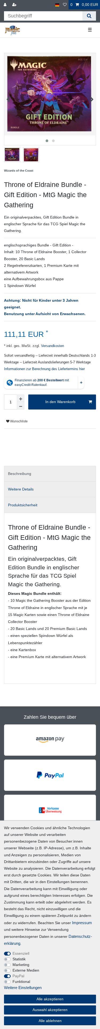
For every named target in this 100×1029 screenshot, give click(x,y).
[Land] (57, 4)
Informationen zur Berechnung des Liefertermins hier (44, 369)
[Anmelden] (5, 4)
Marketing (21, 964)
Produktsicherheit (22, 505)
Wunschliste (18, 421)
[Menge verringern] (20, 406)
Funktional (21, 981)
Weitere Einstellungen (23, 987)
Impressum (82, 922)
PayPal (18, 976)
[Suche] (89, 16)
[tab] (50, 474)
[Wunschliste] (65, 4)
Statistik (19, 959)
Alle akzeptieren (50, 999)
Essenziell (21, 953)
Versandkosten (52, 346)
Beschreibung (19, 473)
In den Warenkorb (60, 402)
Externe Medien (26, 970)
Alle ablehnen (50, 1021)
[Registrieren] (14, 4)
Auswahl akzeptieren (50, 1010)
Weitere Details (21, 489)
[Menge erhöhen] (20, 398)
